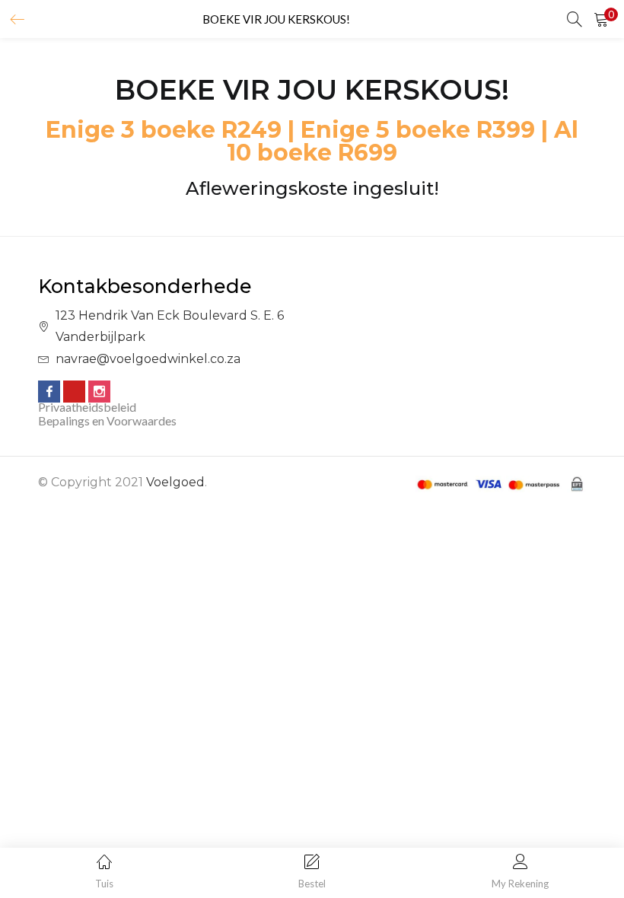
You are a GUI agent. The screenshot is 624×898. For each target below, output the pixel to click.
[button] (601, 19)
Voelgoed (175, 482)
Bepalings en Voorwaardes (107, 420)
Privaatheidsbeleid (87, 407)
